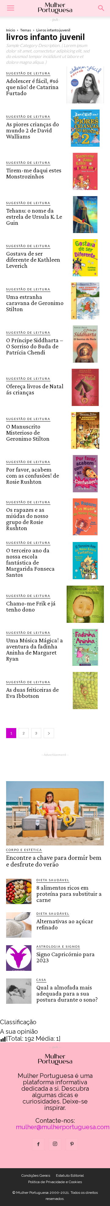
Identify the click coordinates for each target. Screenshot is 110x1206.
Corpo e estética (24, 850)
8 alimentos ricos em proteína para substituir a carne (69, 893)
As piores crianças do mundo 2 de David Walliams (32, 130)
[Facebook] (38, 1144)
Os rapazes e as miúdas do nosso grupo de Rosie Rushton (27, 518)
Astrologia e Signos (58, 946)
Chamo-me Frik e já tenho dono (31, 606)
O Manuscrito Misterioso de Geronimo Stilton (28, 432)
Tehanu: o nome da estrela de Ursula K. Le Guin (34, 216)
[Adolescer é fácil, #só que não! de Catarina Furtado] (85, 85)
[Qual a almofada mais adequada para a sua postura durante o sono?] (18, 991)
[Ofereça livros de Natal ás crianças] (85, 387)
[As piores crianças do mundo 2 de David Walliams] (85, 128)
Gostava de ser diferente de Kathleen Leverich (33, 259)
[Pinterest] (72, 1144)
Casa (41, 980)
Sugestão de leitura (28, 73)
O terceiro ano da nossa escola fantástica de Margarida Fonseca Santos (30, 562)
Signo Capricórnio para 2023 (65, 957)
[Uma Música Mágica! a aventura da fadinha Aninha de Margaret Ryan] (85, 647)
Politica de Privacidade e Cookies (55, 1182)
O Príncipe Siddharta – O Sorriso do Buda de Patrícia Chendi (34, 346)
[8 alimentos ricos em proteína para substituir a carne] (18, 891)
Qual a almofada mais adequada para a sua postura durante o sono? (67, 993)
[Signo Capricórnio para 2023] (18, 958)
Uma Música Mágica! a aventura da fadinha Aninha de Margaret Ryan (34, 649)
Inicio (10, 30)
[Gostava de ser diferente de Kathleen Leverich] (85, 257)
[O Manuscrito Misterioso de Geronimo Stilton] (85, 430)
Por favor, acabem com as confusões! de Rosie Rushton (32, 475)
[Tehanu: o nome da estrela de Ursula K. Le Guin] (85, 214)
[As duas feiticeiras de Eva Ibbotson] (85, 690)
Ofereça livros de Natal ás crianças (35, 389)
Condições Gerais (35, 1175)
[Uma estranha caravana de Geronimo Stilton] (85, 301)
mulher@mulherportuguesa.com (62, 1127)
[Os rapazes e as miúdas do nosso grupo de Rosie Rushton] (85, 517)
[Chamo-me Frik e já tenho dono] (85, 604)
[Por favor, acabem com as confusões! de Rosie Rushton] (85, 473)
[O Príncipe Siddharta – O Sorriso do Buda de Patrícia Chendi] (85, 344)
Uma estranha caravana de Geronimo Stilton (35, 302)
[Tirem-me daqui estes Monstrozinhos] (85, 171)
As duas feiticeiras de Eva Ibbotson (32, 692)
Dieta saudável (52, 880)
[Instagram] (55, 1144)
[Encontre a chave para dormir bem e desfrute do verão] (55, 813)
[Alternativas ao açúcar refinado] (18, 925)
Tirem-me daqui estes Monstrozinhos (33, 173)
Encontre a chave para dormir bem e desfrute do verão (53, 861)
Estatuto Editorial (70, 1175)
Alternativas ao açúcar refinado (64, 924)
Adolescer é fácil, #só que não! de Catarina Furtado (32, 86)
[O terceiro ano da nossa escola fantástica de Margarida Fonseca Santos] (85, 560)
